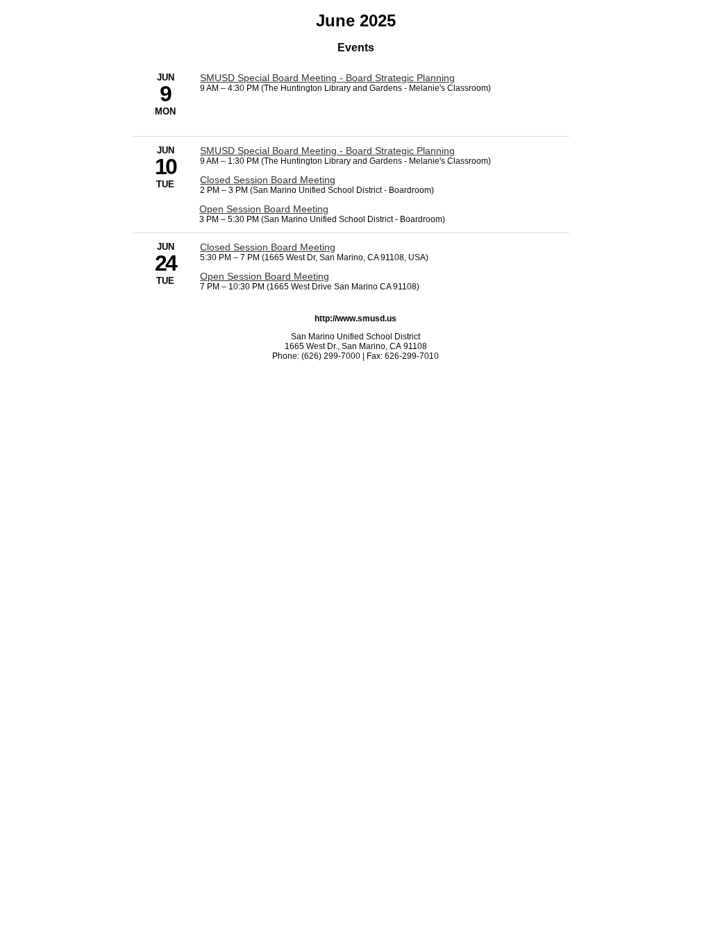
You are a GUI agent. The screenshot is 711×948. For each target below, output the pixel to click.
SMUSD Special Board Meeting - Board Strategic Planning (327, 77)
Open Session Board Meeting (263, 208)
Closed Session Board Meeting (267, 179)
